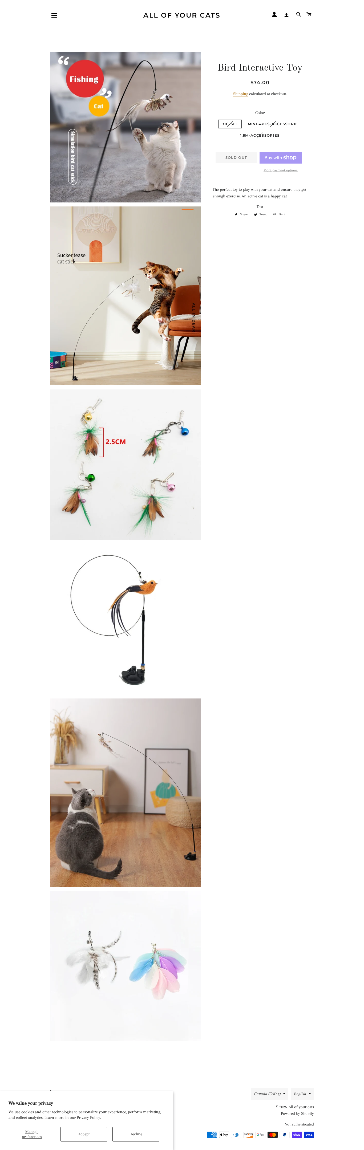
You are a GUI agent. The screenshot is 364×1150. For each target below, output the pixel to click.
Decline (136, 1134)
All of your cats (181, 15)
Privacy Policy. (89, 1117)
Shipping (240, 93)
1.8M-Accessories (260, 135)
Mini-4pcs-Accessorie (273, 124)
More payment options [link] (281, 170)
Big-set (229, 124)
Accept (84, 1134)
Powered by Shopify (297, 1113)
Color (260, 112)
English (300, 1093)
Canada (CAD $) (267, 1093)
